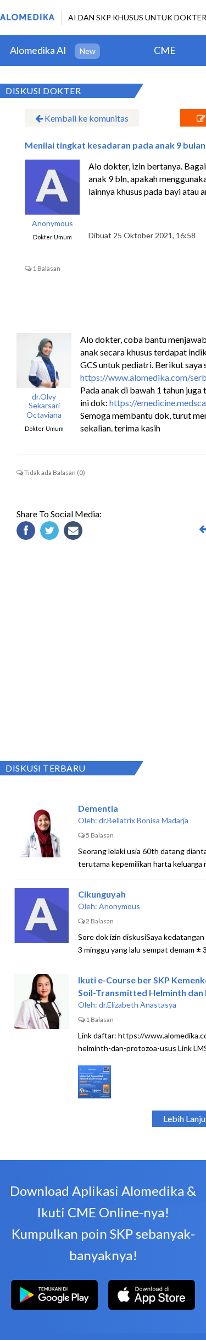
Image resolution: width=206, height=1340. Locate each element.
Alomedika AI (38, 50)
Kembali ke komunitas (86, 118)
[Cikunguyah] (41, 915)
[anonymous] (52, 187)
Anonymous (52, 223)
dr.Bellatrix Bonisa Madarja (143, 820)
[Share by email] (75, 532)
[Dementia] (41, 829)
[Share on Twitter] (51, 532)
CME (165, 50)
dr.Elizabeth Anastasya (137, 1004)
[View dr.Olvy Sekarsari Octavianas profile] (43, 360)
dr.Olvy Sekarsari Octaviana (44, 406)
